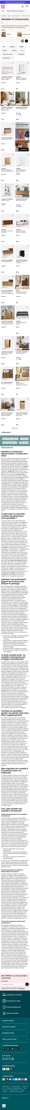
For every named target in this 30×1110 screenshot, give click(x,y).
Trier (4, 46)
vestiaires (3, 690)
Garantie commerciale (14, 1089)
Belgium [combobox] (6, 1098)
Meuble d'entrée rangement (10, 439)
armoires (17, 751)
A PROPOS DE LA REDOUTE (8, 1020)
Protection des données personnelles (14, 1088)
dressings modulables (9, 573)
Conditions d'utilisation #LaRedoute (16, 1091)
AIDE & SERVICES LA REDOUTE (9, 1026)
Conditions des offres (15, 1086)
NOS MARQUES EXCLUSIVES (8, 1033)
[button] (27, 6)
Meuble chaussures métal (10, 442)
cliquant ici (21, 988)
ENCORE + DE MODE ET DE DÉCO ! (9, 1039)
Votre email (4, 981)
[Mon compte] (22, 6)
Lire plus (3, 30)
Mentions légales (5, 1086)
